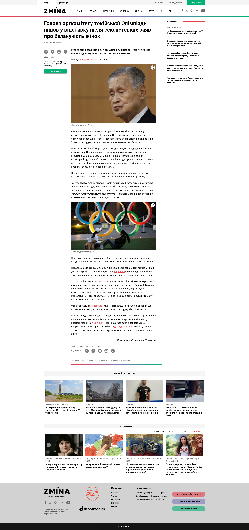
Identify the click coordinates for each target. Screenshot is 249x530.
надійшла (119, 271)
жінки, (81, 346)
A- (52, 57)
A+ (46, 57)
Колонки (124, 11)
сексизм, (89, 346)
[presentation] (49, 445)
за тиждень (159, 431)
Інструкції (108, 11)
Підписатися (178, 2)
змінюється (96, 305)
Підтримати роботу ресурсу (189, 494)
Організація (63, 2)
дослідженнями (123, 326)
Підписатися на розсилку (189, 501)
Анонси (139, 11)
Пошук (161, 3)
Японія (97, 346)
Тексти (93, 11)
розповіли (103, 281)
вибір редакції (197, 431)
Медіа (46, 2)
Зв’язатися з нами (189, 508)
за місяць (172, 431)
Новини (80, 11)
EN (170, 11)
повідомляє (86, 59)
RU (162, 11)
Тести (152, 11)
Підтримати (196, 2)
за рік (183, 431)
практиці (97, 322)
